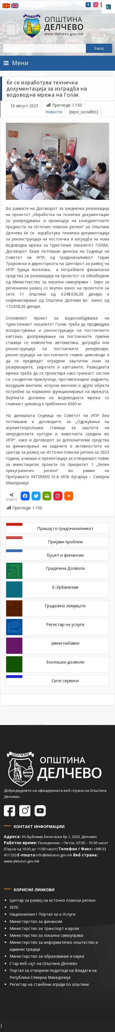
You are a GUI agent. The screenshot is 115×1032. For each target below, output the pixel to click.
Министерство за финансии (35, 921)
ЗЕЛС (14, 907)
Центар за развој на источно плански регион (52, 900)
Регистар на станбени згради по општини (49, 984)
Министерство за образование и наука (46, 956)
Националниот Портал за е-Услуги (42, 914)
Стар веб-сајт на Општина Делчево (43, 963)
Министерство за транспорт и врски (44, 928)
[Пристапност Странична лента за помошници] (108, 6)
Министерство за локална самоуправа (46, 935)
